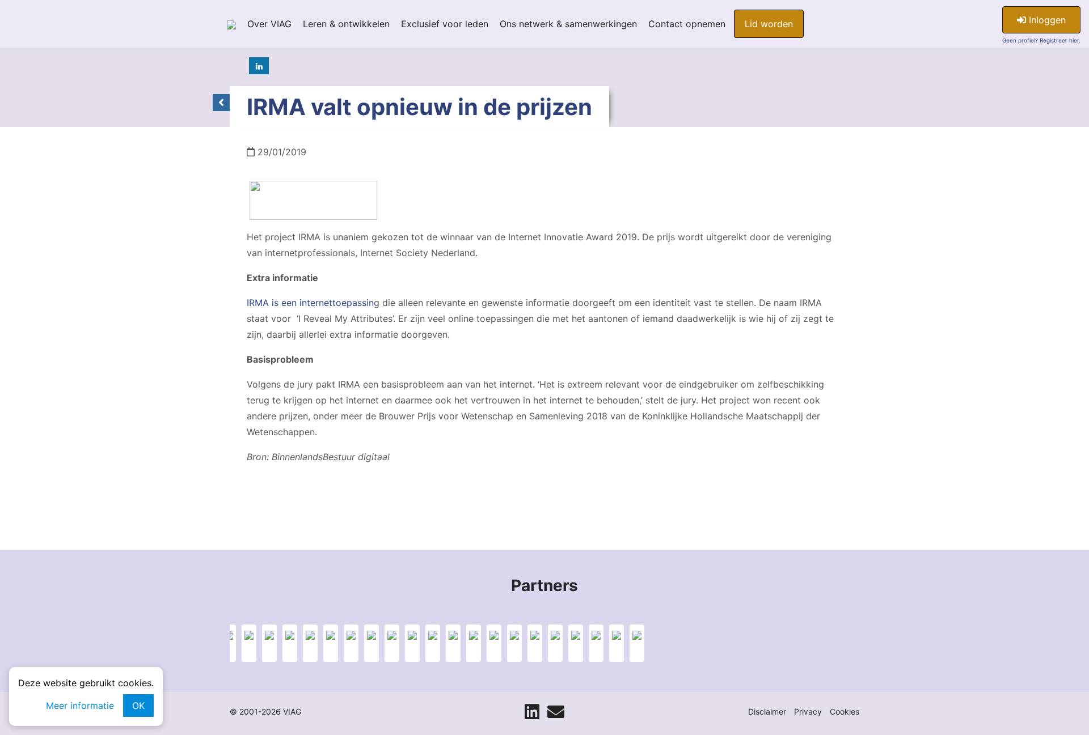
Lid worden (769, 23)
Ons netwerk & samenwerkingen (568, 23)
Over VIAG (269, 23)
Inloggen (1046, 20)
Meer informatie (80, 705)
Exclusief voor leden (444, 23)
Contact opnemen (686, 23)
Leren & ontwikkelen (346, 23)
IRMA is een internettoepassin (310, 302)
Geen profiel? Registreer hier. (1041, 40)
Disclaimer (767, 711)
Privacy (808, 711)
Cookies (844, 711)
